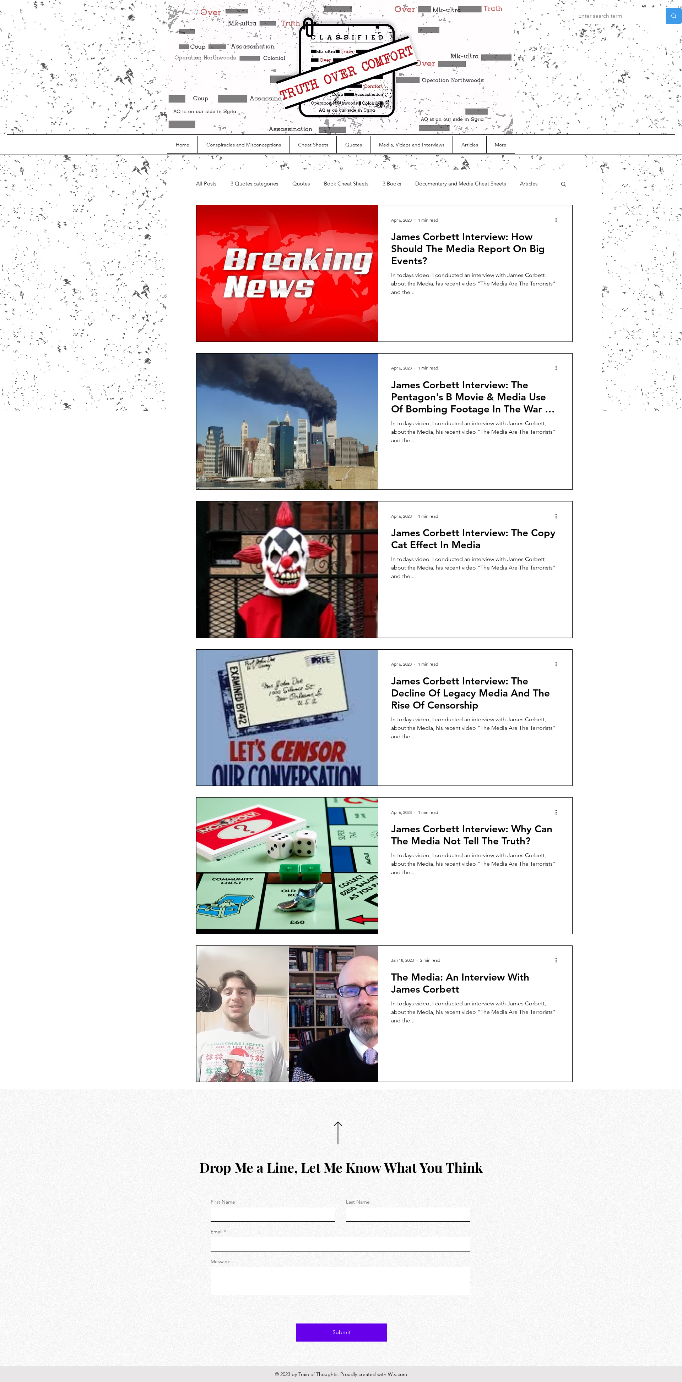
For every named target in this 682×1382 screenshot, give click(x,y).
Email (216, 1231)
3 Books (392, 184)
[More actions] (558, 220)
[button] (563, 184)
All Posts (206, 184)
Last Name (358, 1201)
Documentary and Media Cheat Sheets (460, 184)
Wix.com (397, 1374)
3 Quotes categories (254, 184)
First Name (223, 1201)
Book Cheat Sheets (346, 184)
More (526, 184)
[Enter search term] (674, 16)
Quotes (301, 184)
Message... (223, 1261)
